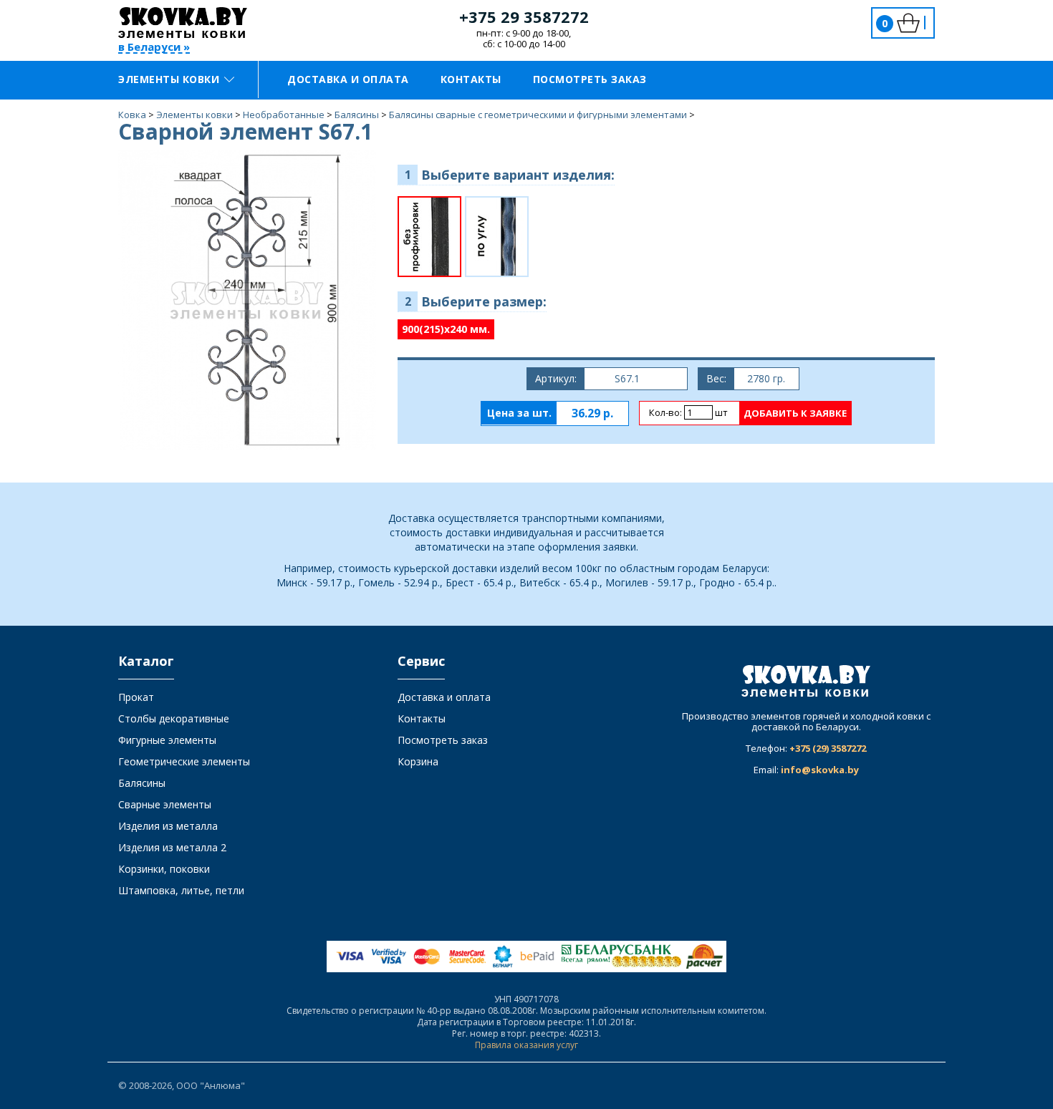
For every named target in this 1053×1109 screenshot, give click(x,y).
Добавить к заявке (795, 413)
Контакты (471, 79)
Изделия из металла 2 (172, 847)
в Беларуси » (154, 48)
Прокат (136, 697)
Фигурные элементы (167, 740)
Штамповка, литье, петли (181, 890)
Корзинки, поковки (164, 869)
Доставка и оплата (348, 79)
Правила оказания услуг (526, 1045)
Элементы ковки (168, 79)
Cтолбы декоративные (173, 718)
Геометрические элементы (184, 761)
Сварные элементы (164, 804)
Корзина (418, 761)
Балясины (141, 783)
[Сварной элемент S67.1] (247, 299)
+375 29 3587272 (524, 16)
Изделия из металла (168, 826)
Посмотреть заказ (590, 79)
